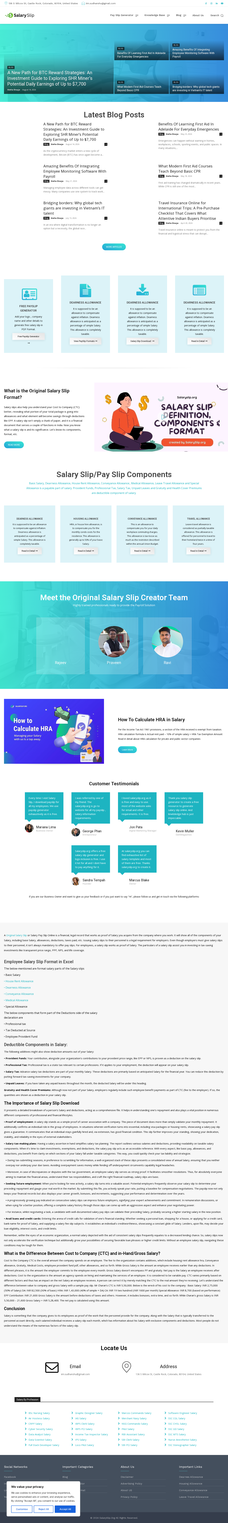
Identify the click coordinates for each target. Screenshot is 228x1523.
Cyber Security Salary (41, 1429)
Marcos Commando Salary (136, 1413)
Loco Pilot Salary (84, 1445)
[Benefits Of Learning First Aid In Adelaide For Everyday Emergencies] (141, 43)
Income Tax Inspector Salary (91, 1434)
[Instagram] (211, 3)
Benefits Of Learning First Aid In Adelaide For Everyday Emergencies (188, 126)
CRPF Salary (35, 1423)
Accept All (65, 1509)
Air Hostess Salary (39, 1418)
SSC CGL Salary (176, 1418)
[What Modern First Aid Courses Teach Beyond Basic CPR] (141, 77)
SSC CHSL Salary (177, 1423)
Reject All (44, 1509)
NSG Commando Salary (135, 1423)
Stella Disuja (57, 144)
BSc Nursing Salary (39, 1413)
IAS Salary (80, 1418)
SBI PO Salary (129, 1445)
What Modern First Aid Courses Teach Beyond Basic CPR (185, 168)
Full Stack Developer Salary (44, 1445)
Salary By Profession (27, 1399)
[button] (217, 15)
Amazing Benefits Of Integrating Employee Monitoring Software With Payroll (74, 171)
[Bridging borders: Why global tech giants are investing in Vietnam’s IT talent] (197, 77)
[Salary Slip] (20, 15)
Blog (11, 67)
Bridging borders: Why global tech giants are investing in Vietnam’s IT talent (74, 208)
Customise (22, 1509)
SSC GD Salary (176, 1429)
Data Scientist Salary (40, 1439)
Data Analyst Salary (40, 1434)
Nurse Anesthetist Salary (182, 1439)
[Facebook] (206, 3)
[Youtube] (222, 3)
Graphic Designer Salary (88, 1413)
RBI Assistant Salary (133, 1434)
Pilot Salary (128, 1429)
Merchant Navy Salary (134, 1418)
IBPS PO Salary (83, 1429)
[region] (43, 1498)
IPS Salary (80, 1439)
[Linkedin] (217, 3)
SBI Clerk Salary (130, 1439)
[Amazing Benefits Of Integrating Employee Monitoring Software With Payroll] (197, 43)
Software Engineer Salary (182, 1413)
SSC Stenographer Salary (182, 1445)
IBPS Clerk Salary (84, 1423)
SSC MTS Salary (177, 1434)
